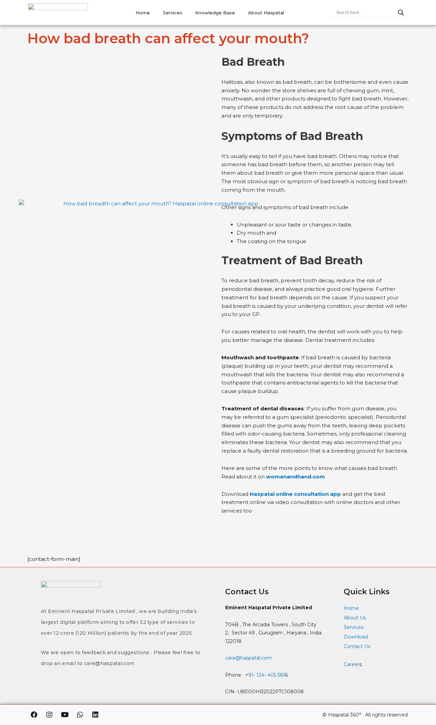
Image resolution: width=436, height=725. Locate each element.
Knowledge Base (215, 12)
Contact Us (358, 646)
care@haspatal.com (248, 658)
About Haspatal (266, 12)
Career (351, 664)
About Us (355, 618)
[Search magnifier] (401, 12)
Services (172, 12)
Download (356, 637)
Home (143, 12)
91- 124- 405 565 (266, 675)
